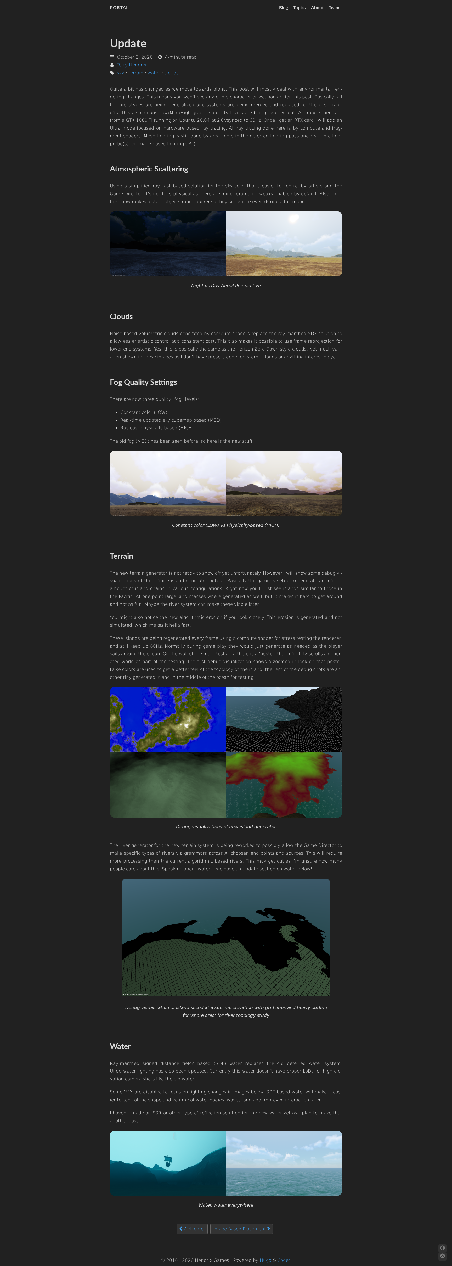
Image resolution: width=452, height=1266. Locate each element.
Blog (283, 8)
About (317, 8)
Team (334, 8)
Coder (283, 1260)
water (154, 72)
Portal (119, 8)
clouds (171, 72)
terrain (135, 72)
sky (120, 72)
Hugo (265, 1260)
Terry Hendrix (131, 65)
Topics (299, 8)
